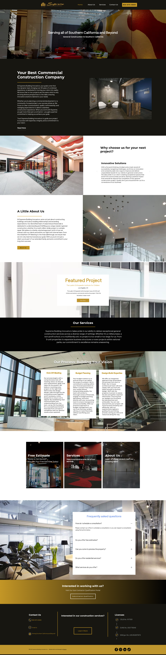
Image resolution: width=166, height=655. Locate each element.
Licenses (119, 615)
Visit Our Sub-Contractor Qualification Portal (83, 590)
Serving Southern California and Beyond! (43, 633)
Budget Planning (83, 373)
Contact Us (35, 615)
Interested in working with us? (83, 586)
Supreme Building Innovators (58, 331)
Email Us (34, 627)
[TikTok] (129, 649)
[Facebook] (116, 649)
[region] (44, 465)
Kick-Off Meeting (54, 373)
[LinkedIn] (124, 649)
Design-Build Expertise (112, 373)
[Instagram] (120, 649)
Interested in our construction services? (82, 615)
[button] (102, 4)
